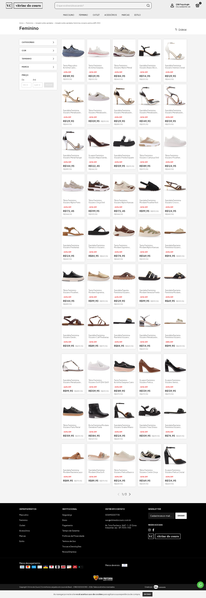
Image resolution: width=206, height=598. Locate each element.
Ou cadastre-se (183, 7)
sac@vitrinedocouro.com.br (118, 520)
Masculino (68, 15)
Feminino (83, 15)
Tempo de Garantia (70, 531)
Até (34, 80)
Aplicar (49, 85)
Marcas (126, 15)
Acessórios (111, 15)
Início (21, 23)
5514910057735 (112, 515)
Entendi (147, 594)
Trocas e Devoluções (71, 546)
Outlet (96, 15)
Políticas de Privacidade (73, 536)
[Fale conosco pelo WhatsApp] (200, 584)
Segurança (67, 515)
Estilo (137, 15)
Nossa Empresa (69, 552)
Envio (64, 520)
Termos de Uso (69, 541)
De (23, 80)
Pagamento (67, 525)
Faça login (184, 4)
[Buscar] (148, 5)
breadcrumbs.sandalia (44, 23)
